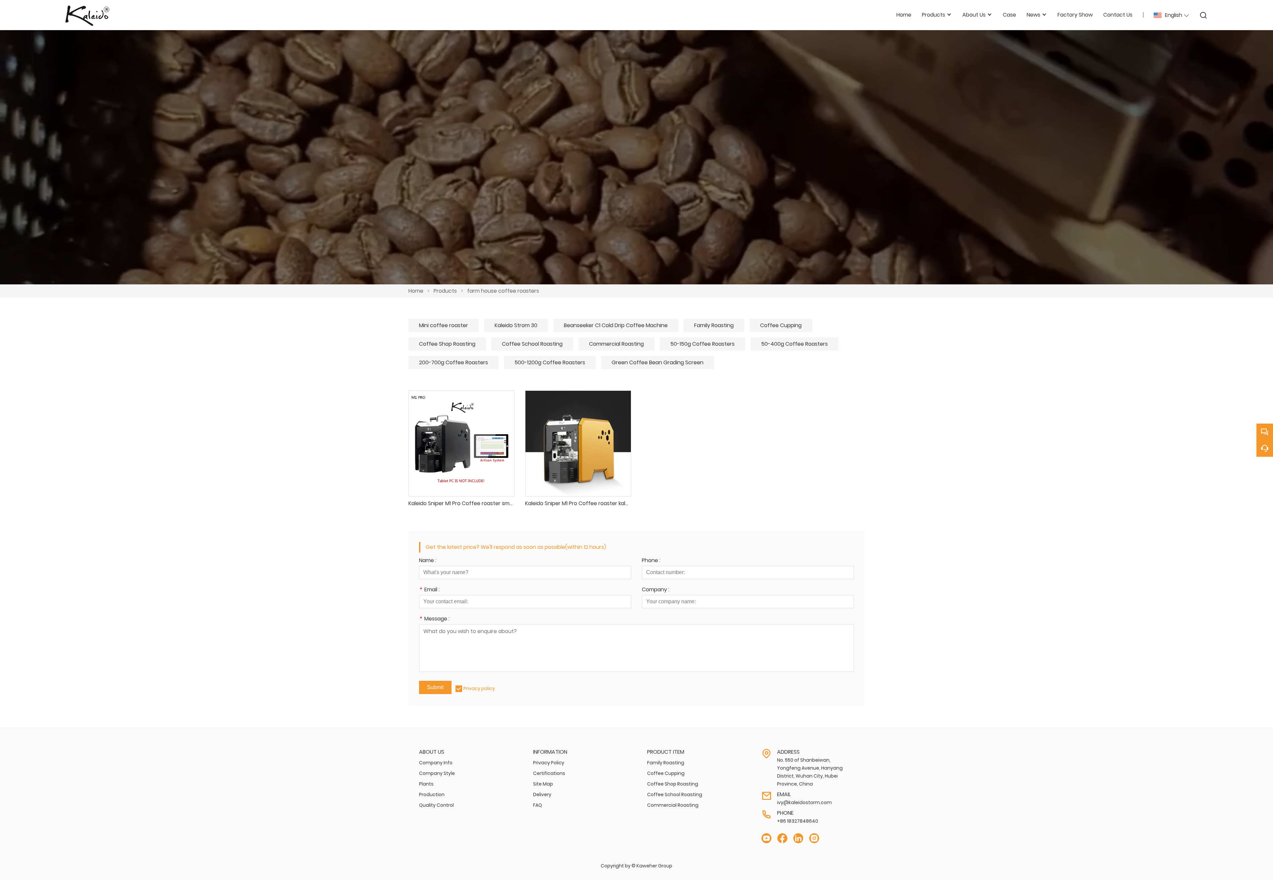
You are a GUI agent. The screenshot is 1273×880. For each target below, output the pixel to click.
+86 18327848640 (797, 821)
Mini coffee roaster (443, 325)
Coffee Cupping (781, 325)
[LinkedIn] (798, 838)
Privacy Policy (548, 762)
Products (445, 291)
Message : (434, 619)
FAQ (537, 805)
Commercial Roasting (616, 344)
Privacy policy (479, 688)
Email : (429, 590)
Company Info (436, 762)
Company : (655, 590)
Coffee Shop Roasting (447, 344)
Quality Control (436, 805)
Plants (426, 784)
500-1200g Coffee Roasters (550, 362)
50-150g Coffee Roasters (702, 344)
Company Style (437, 773)
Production (432, 794)
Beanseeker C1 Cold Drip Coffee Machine (616, 325)
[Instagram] (814, 838)
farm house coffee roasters (503, 291)
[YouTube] (766, 838)
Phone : (651, 561)
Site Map (543, 784)
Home (415, 291)
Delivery (542, 794)
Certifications (549, 773)
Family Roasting (714, 325)
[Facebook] (782, 838)
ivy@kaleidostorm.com (804, 802)
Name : (427, 561)
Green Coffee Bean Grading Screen (657, 362)
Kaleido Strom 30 (516, 325)
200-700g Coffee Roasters (453, 362)
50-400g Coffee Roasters (794, 344)
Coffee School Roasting (532, 344)
